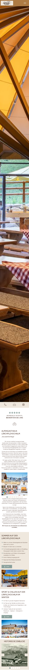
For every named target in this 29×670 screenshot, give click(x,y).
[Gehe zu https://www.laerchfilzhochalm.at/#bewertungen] (14, 415)
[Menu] (25, 3)
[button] (3, 484)
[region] (14, 485)
